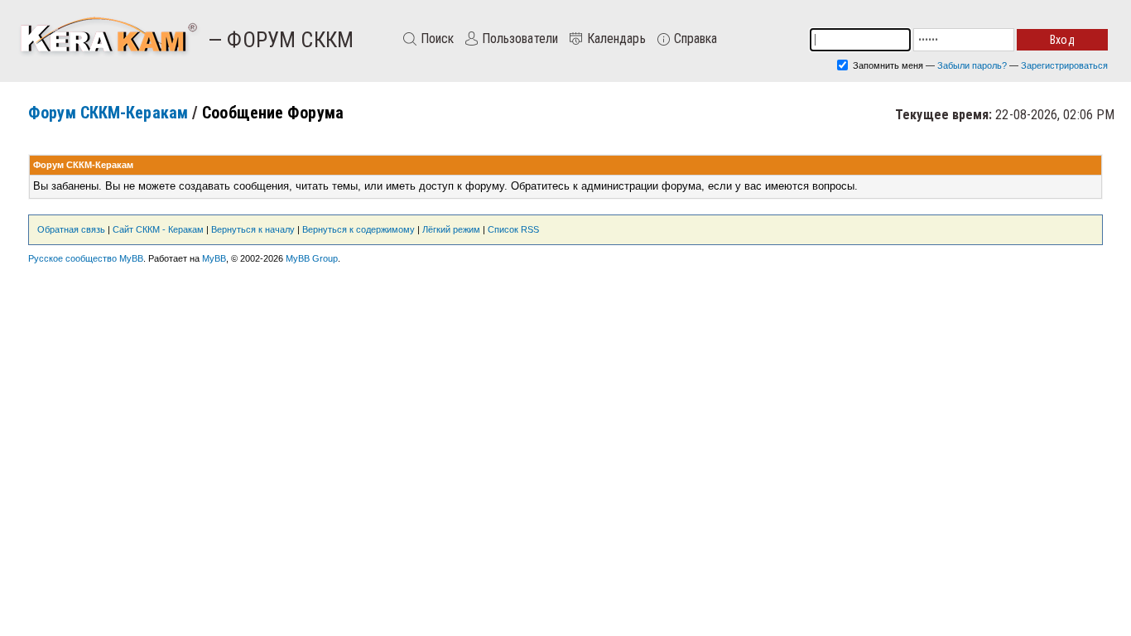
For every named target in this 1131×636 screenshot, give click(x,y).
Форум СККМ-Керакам (108, 113)
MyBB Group (312, 258)
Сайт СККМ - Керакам (158, 229)
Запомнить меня (886, 65)
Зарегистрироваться (1064, 65)
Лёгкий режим (451, 229)
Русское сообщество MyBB (85, 258)
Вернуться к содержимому (358, 229)
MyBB (214, 258)
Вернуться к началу (253, 229)
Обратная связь (71, 229)
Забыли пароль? (972, 65)
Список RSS (513, 229)
